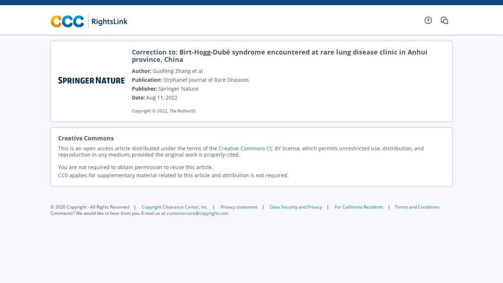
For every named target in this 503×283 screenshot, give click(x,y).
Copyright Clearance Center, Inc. (175, 207)
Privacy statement (239, 207)
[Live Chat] (444, 20)
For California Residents (359, 207)
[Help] (428, 20)
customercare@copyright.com (197, 213)
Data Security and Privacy (296, 207)
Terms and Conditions (417, 207)
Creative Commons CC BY (250, 148)
